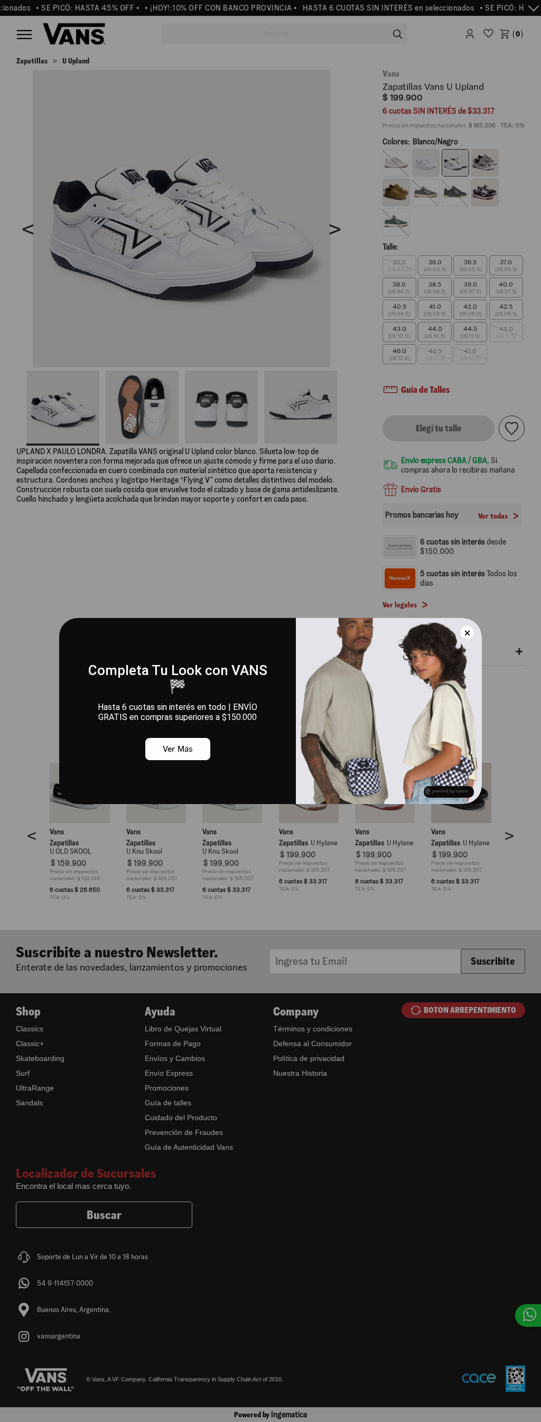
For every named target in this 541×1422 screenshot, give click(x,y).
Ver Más (178, 748)
